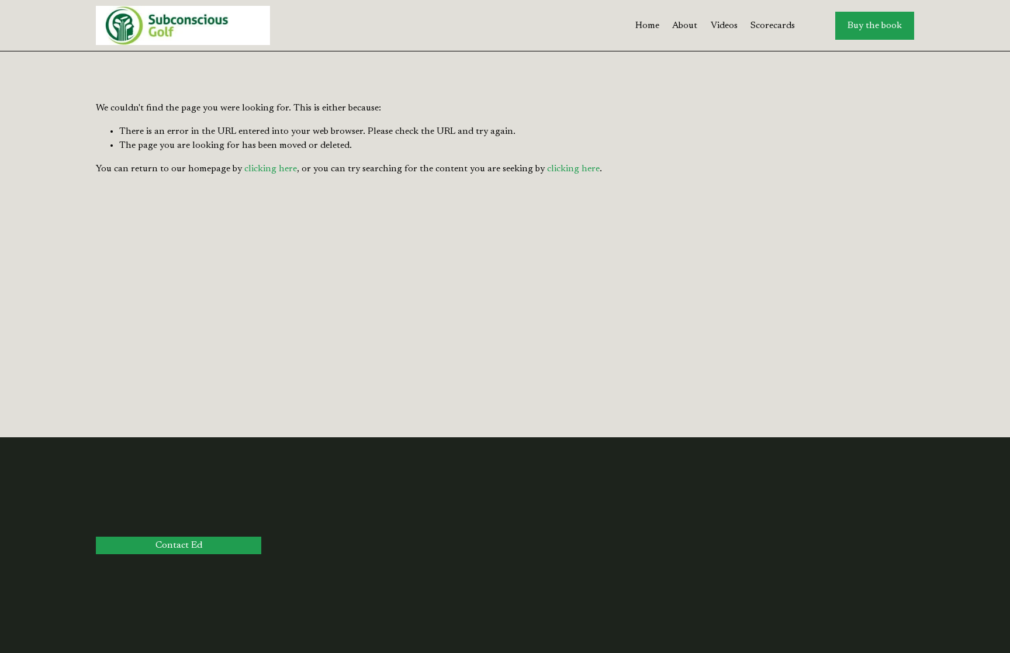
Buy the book (875, 25)
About (684, 25)
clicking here (270, 169)
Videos (724, 25)
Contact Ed (178, 545)
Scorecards (772, 25)
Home (647, 25)
